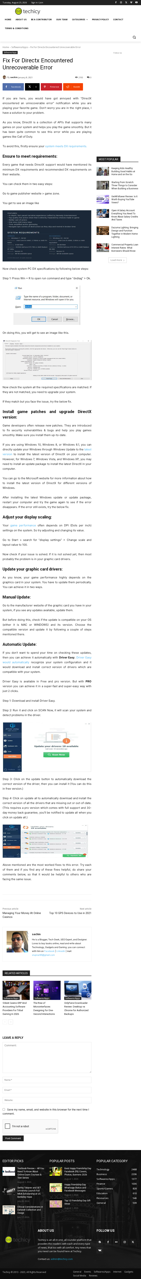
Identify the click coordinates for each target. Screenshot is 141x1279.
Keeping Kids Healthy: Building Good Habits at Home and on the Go (123, 171)
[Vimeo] (131, 3)
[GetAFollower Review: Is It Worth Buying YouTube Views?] (103, 199)
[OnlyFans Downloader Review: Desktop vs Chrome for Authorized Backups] (77, 990)
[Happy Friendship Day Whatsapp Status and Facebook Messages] (56, 1187)
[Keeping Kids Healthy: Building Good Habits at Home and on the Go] (103, 171)
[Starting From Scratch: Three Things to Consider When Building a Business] (103, 185)
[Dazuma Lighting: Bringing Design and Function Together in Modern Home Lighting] (103, 230)
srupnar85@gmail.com (43, 955)
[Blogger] (100, 1242)
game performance (23, 525)
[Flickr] (116, 1242)
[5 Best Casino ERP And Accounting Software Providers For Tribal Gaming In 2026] (16, 990)
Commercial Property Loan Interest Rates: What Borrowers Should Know (124, 247)
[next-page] (10, 1022)
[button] (134, 37)
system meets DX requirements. (66, 146)
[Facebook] (116, 3)
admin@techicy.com (62, 1259)
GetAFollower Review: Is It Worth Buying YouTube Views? (124, 199)
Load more (116, 260)
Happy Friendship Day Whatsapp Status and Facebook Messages (75, 1187)
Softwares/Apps (19, 47)
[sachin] (5, 77)
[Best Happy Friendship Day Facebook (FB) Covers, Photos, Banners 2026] (56, 1171)
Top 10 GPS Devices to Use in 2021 (70, 913)
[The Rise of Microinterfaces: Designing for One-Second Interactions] (47, 990)
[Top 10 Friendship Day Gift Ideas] (56, 1203)
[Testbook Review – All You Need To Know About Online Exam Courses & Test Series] (9, 1171)
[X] (126, 3)
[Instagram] (121, 3)
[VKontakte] (100, 1250)
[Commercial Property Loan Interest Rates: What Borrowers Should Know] (103, 247)
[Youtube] (136, 3)
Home (6, 47)
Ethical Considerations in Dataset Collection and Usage (30, 1210)
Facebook (49, 951)
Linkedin (60, 951)
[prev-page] (5, 1022)
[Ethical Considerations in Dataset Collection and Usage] (9, 1209)
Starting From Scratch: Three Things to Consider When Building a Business (124, 185)
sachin (14, 77)
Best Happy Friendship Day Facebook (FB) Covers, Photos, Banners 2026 (77, 1171)
